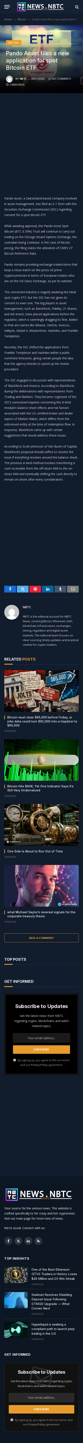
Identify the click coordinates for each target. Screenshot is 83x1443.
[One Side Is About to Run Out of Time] (41, 825)
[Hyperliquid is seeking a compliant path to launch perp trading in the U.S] (16, 1330)
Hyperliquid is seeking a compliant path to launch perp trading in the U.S (53, 1329)
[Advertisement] (41, 143)
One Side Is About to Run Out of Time (35, 851)
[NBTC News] (42, 7)
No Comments (61, 79)
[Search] (76, 7)
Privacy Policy (39, 1065)
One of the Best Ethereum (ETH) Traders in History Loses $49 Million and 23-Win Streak (54, 1274)
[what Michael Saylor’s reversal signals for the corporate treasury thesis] (41, 886)
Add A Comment (41, 938)
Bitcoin (14, 43)
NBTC (23, 79)
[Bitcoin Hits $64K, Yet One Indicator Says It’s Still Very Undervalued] (41, 760)
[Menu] (7, 7)
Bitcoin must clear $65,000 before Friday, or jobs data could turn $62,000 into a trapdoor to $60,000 (42, 721)
